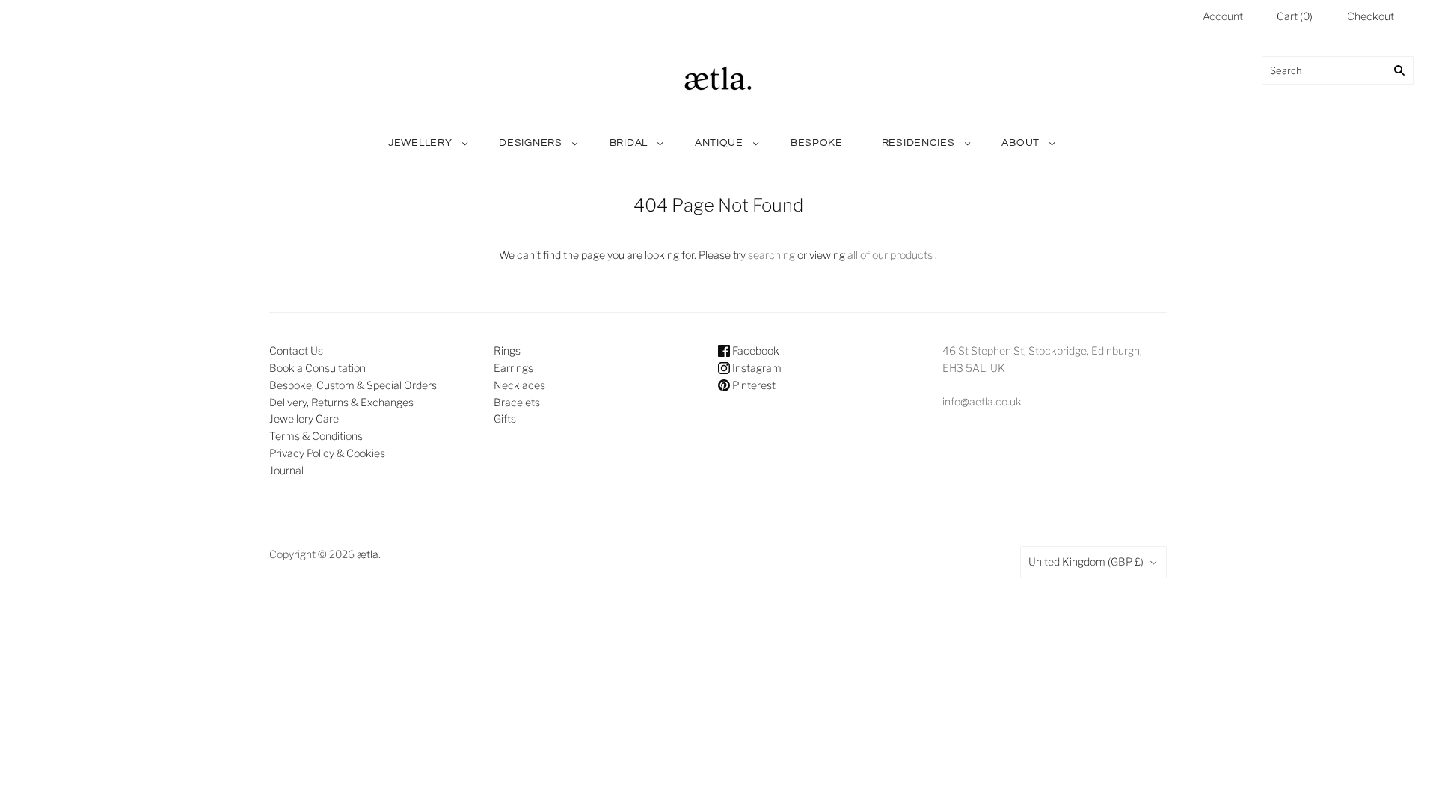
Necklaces (519, 385)
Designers (530, 143)
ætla (367, 554)
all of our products (890, 254)
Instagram (756, 367)
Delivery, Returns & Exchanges (341, 402)
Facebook (754, 350)
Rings (507, 350)
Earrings (513, 367)
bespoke (817, 143)
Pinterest (753, 385)
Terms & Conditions (316, 435)
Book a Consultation (317, 367)
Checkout (1370, 16)
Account (1223, 16)
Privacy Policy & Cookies (327, 453)
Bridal (629, 143)
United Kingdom (1086, 561)
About (1020, 143)
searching (771, 254)
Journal (286, 470)
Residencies (918, 143)
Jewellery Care (304, 418)
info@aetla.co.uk (982, 401)
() (1295, 16)
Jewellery (420, 143)
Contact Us (296, 350)
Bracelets (517, 402)
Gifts (505, 418)
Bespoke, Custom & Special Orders (353, 385)
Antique (719, 143)
